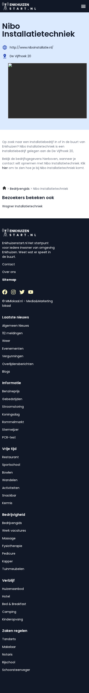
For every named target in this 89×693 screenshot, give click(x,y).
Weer (6, 341)
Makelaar (9, 647)
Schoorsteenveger (16, 670)
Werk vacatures (14, 530)
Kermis (7, 503)
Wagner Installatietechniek (22, 206)
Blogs (6, 371)
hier (5, 168)
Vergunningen (12, 356)
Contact (8, 264)
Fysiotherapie (12, 546)
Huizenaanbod (13, 589)
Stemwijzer (10, 429)
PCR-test (9, 437)
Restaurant (10, 457)
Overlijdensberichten (17, 364)
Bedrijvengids (12, 523)
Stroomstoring (13, 406)
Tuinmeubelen (13, 569)
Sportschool (11, 465)
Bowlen (7, 472)
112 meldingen (12, 333)
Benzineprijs (11, 391)
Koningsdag (11, 414)
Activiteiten (10, 488)
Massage (9, 538)
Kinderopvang (12, 619)
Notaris (7, 654)
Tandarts (9, 639)
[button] (83, 6)
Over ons (9, 272)
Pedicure (8, 553)
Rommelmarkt (13, 422)
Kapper (7, 561)
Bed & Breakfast (14, 604)
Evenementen (13, 348)
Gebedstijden (12, 399)
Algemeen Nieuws (15, 325)
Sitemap (9, 280)
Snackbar (9, 495)
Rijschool (8, 662)
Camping (9, 612)
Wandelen (9, 480)
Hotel (6, 596)
